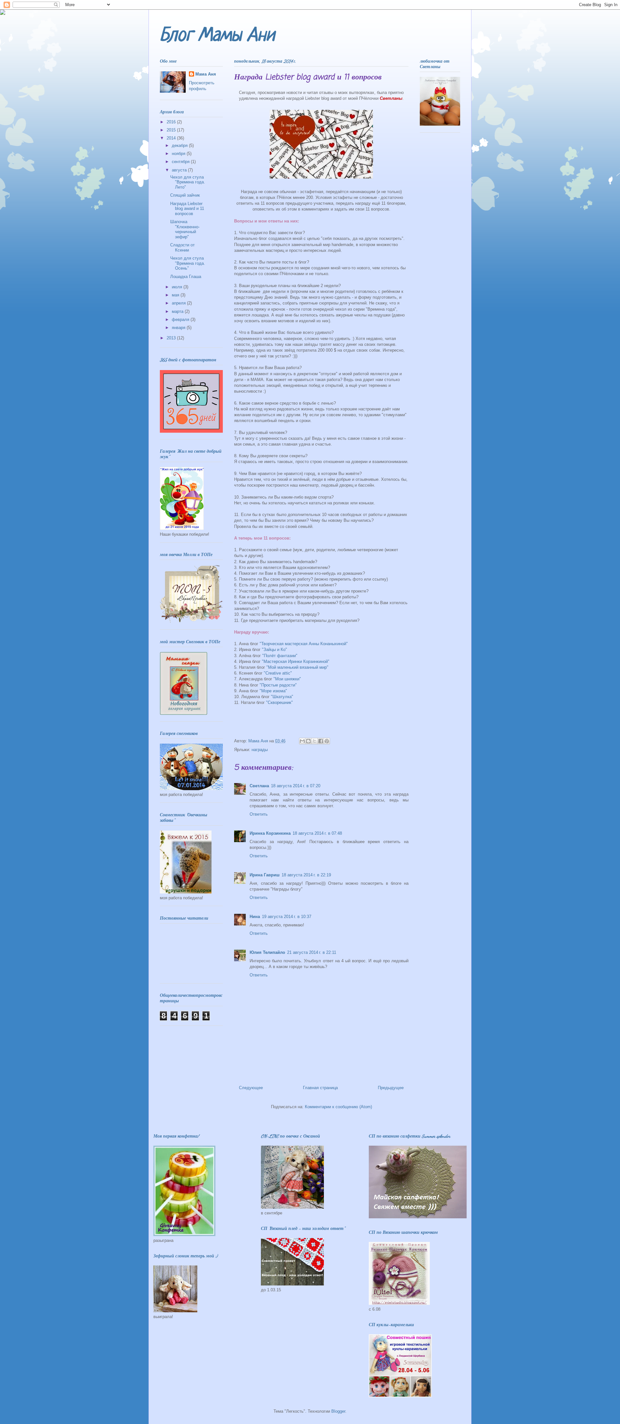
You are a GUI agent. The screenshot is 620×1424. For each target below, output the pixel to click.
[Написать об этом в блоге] (308, 741)
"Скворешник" (279, 702)
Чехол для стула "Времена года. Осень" (187, 263)
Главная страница (320, 1087)
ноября (179, 153)
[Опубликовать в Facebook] (320, 741)
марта (178, 311)
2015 (172, 130)
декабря (180, 145)
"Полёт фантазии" (279, 655)
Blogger (338, 1411)
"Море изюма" (273, 690)
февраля (181, 319)
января (179, 327)
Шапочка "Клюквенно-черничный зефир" (185, 229)
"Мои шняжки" (287, 678)
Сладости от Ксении (182, 247)
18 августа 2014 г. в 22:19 (306, 874)
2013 (172, 337)
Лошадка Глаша (185, 276)
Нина (255, 916)
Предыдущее (391, 1087)
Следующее (251, 1087)
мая (176, 295)
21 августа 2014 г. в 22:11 (311, 952)
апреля (179, 303)
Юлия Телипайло (267, 952)
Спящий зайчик (185, 195)
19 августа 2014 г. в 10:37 (286, 916)
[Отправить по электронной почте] (302, 741)
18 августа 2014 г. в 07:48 (317, 833)
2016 (172, 121)
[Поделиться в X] (314, 741)
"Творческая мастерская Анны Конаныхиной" (304, 643)
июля (177, 286)
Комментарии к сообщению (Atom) (338, 1106)
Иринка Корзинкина (270, 833)
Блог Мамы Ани (217, 36)
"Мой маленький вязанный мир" (297, 667)
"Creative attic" (278, 673)
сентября (181, 161)
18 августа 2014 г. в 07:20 (295, 785)
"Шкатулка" (282, 696)
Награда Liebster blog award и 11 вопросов (187, 208)
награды (260, 749)
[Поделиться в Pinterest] (327, 741)
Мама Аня (205, 74)
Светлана (259, 785)
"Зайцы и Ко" (274, 649)
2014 (172, 138)
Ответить (259, 814)
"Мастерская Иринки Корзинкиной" (295, 661)
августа (180, 170)
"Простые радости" (278, 685)
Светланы (391, 98)
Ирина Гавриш (265, 874)
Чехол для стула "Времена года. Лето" (187, 182)
